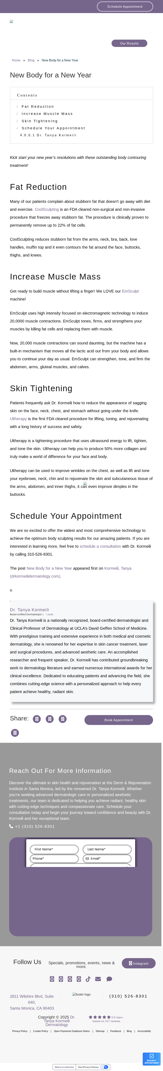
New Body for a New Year (49, 568)
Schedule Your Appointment (50, 128)
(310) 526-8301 (128, 996)
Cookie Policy (40, 1031)
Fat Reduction (35, 107)
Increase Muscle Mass (44, 114)
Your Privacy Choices (88, 1067)
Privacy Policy (19, 1031)
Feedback (115, 1031)
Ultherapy (18, 419)
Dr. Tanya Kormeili (48, 135)
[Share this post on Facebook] (37, 718)
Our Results (129, 43)
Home (16, 60)
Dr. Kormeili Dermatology (33, 23)
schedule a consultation (100, 546)
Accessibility (144, 1031)
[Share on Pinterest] (15, 732)
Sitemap (100, 1031)
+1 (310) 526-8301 (34, 826)
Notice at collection (64, 1067)
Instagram (140, 963)
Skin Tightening (37, 121)
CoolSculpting (47, 209)
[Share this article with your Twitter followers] (50, 718)
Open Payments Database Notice (72, 1031)
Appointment (125, 6)
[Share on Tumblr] (63, 718)
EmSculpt (130, 291)
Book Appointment (119, 720)
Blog (31, 60)
